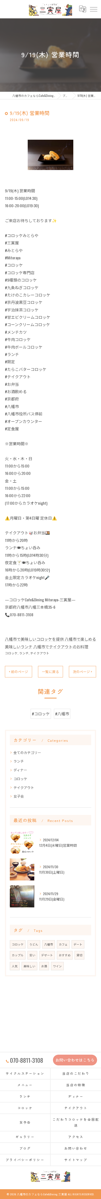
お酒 (44, 966)
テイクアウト (39, 653)
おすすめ (65, 955)
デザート (47, 955)
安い (32, 955)
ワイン (57, 966)
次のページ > (82, 671)
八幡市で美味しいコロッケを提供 (34, 639)
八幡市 (48, 944)
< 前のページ (18, 671)
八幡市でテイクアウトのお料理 (60, 647)
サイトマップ (76, 1159)
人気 (15, 966)
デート (78, 944)
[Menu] (93, 9)
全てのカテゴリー (27, 752)
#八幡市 (62, 714)
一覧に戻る (50, 671)
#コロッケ (41, 714)
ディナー (20, 769)
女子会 (18, 796)
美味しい (29, 966)
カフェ (63, 944)
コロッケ (11, 653)
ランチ (24, 653)
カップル (18, 955)
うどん (33, 944)
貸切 (79, 955)
